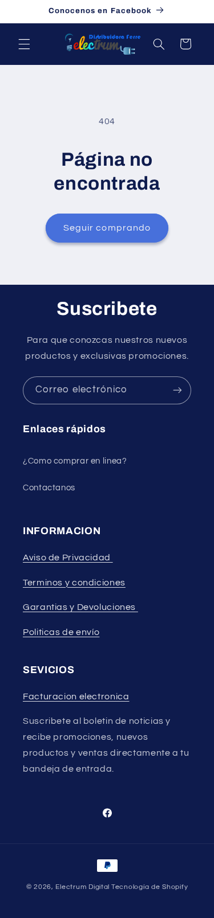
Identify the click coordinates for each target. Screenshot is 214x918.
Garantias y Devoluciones (79, 607)
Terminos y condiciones (74, 582)
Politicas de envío (61, 632)
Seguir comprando (107, 227)
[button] (24, 44)
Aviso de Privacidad (68, 557)
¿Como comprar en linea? (75, 461)
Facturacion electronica (76, 696)
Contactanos (49, 487)
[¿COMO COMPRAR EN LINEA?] (137, 607)
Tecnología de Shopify (149, 887)
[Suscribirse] (177, 390)
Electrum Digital (82, 887)
